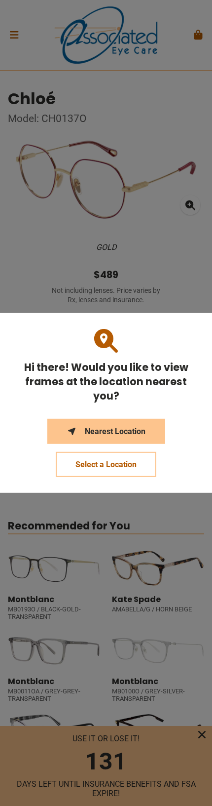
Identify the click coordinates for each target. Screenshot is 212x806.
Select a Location (106, 464)
